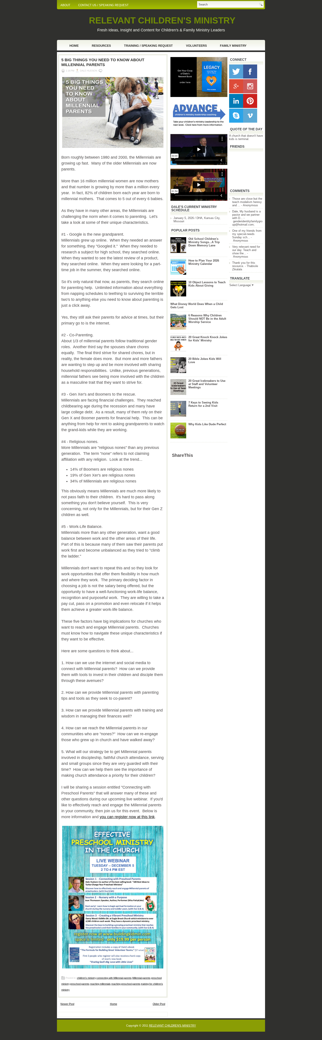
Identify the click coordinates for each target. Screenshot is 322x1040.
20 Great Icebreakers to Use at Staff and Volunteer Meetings (206, 384)
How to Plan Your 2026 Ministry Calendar (203, 262)
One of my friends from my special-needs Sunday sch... (247, 234)
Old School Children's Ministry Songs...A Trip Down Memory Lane (204, 242)
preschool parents (79, 984)
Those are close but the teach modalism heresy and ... (247, 202)
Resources (101, 45)
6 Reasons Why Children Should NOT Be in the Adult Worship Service (207, 319)
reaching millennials (100, 984)
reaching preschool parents (125, 984)
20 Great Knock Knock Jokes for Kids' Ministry (207, 338)
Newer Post (67, 1004)
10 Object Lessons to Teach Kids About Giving (207, 284)
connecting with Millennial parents (114, 978)
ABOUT (65, 5)
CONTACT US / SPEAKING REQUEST (103, 5)
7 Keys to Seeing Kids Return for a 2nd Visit (203, 404)
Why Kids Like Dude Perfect (207, 424)
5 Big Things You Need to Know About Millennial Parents (102, 62)
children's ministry (86, 978)
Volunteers (196, 45)
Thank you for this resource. (243, 264)
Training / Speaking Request (148, 45)
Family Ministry (233, 45)
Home (74, 45)
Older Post (159, 1004)
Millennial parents (141, 978)
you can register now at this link (127, 817)
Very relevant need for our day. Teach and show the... (246, 250)
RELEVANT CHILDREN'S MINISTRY (162, 20)
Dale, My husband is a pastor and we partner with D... (246, 215)
